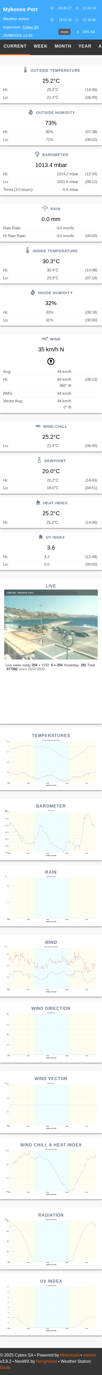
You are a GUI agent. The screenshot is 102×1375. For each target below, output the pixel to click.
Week (41, 46)
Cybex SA (30, 27)
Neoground (46, 1361)
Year (85, 46)
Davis (5, 1367)
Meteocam (70, 1355)
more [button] (64, 32)
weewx (89, 1355)
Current (15, 46)
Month (63, 46)
